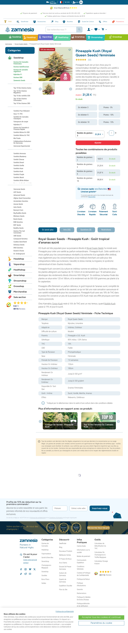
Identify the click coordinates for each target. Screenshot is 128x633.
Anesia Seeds (18, 204)
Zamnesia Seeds (19, 80)
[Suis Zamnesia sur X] (34, 569)
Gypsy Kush (57, 303)
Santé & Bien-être (47, 557)
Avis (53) (66, 229)
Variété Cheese (19, 159)
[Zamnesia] (23, 29)
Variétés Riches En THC (22, 135)
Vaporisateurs (46, 554)
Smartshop (19, 275)
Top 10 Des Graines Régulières (20, 92)
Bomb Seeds (18, 219)
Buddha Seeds (19, 228)
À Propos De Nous (65, 559)
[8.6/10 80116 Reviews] (22, 302)
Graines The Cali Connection (19, 232)
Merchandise (20, 291)
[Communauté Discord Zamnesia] (30, 574)
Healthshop (19, 269)
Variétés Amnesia (20, 153)
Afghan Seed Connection (22, 198)
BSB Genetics (18, 222)
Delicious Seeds (19, 245)
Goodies (44, 575)
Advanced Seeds (19, 195)
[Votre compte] (89, 29)
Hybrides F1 (18, 74)
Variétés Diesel (19, 162)
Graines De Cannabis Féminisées (21, 63)
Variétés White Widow (21, 180)
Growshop (19, 286)
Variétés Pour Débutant (22, 111)
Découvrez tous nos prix (98, 528)
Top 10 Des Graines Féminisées (20, 99)
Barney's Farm (18, 210)
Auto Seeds (17, 207)
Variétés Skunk (19, 177)
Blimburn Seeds (19, 216)
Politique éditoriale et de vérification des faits (83, 605)
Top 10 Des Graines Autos (22, 88)
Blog (60, 547)
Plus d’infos (91, 197)
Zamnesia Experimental (22, 146)
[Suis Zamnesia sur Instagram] (25, 569)
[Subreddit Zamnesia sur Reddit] (25, 574)
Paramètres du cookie (101, 623)
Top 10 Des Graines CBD (22, 103)
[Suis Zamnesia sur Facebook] (21, 569)
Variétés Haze (18, 168)
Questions (85, 229)
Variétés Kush (18, 171)
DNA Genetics (18, 248)
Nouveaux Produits (65, 551)
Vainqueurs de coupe (21, 122)
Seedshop (19, 57)
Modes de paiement (83, 556)
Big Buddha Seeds (20, 213)
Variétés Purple (19, 174)
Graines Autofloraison (21, 67)
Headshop (19, 258)
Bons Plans (45, 579)
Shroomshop (20, 280)
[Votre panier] (104, 29)
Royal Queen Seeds (95, 248)
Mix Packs (17, 138)
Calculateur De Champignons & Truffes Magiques (100, 554)
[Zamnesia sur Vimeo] (30, 569)
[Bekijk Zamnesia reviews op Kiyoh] (8, 304)
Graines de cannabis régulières (21, 70)
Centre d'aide (81, 546)
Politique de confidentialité (38, 518)
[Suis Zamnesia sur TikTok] (21, 574)
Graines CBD (18, 77)
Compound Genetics (21, 239)
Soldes (44, 583)
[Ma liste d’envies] (96, 29)
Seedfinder (62, 543)
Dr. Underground (19, 254)
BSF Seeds (17, 225)
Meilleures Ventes (65, 555)
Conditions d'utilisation (56, 518)
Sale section (20, 297)
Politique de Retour (83, 579)
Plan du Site (63, 589)
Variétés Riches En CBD (22, 132)
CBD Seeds (17, 236)
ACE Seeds (17, 192)
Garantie (80, 589)
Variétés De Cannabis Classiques (21, 118)
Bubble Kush (110, 303)
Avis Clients (63, 563)
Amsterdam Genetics (21, 201)
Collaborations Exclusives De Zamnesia (22, 142)
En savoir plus (47, 229)
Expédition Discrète (65, 586)
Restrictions (106, 229)
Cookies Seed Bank (20, 242)
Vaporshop (19, 264)
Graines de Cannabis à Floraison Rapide (21, 128)
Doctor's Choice (19, 251)
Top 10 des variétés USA (22, 96)
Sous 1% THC (18, 114)
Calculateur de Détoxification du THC (100, 545)
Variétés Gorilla (19, 165)
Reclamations (81, 593)
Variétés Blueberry (20, 156)
